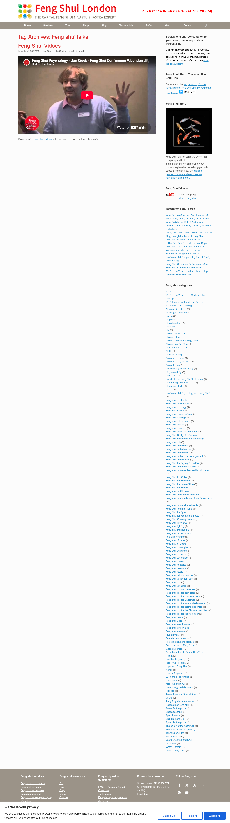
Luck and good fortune (177, 676)
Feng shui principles (176, 550)
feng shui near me (175, 536)
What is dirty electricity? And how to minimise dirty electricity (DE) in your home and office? (188, 225)
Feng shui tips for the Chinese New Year (187, 610)
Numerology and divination (179, 687)
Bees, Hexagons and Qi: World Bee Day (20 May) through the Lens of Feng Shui (189, 234)
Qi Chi (169, 697)
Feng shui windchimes (177, 627)
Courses (63, 797)
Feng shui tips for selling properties (184, 606)
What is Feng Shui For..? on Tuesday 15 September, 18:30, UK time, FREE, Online (188, 216)
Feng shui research (176, 568)
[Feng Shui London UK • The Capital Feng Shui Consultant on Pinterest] (179, 792)
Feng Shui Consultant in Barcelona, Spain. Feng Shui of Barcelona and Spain (188, 265)
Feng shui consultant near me (181, 431)
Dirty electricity (173, 372)
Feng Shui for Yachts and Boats (182, 515)
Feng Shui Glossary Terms (180, 519)
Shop (86, 25)
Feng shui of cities (175, 540)
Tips (67, 25)
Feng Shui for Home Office (180, 484)
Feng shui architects (176, 400)
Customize (169, 815)
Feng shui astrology (176, 407)
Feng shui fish (173, 442)
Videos (63, 794)
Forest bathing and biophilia (180, 641)
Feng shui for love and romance (182, 494)
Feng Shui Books (175, 410)
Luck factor (172, 680)
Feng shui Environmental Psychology (185, 438)
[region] (115, 812)
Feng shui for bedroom (177, 452)
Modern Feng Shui (175, 683)
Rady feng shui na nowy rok (180, 701)
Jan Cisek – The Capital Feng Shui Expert (63, 50)
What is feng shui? (175, 750)
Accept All (214, 815)
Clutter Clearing (174, 354)
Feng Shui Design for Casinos (181, 435)
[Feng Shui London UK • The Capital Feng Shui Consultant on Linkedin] (202, 785)
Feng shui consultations (33, 783)
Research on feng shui (177, 704)
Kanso (169, 669)
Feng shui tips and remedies (180, 589)
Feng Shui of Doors (176, 543)
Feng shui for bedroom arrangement (184, 456)
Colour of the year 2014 (178, 361)
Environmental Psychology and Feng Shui (188, 393)
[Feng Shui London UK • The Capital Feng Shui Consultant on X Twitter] (186, 785)
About (167, 25)
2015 (168, 291)
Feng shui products (176, 554)
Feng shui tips (173, 582)
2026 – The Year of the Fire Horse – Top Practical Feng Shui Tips (187, 272)
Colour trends (173, 365)
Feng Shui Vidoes (39, 45)
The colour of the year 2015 (180, 725)
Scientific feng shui (176, 708)
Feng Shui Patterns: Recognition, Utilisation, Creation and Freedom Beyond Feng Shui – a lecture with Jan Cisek (187, 243)
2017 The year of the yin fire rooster (184, 302)
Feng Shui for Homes (177, 487)
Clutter (169, 351)
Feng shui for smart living (179, 508)
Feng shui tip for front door (179, 578)
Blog (104, 25)
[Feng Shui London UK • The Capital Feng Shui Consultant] (67, 11)
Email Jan (142, 794)
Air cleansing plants (176, 309)
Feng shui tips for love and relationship (186, 603)
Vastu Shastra (173, 736)
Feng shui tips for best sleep (181, 592)
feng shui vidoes (42, 139)
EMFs (169, 389)
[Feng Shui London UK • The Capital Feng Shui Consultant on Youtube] (186, 792)
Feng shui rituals (174, 571)
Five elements (173, 634)
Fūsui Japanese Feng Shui (180, 645)
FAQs (149, 25)
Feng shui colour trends (178, 421)
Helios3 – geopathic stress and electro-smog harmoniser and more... (185, 174)
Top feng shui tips (175, 732)
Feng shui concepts (176, 428)
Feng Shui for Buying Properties (182, 463)
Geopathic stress (175, 648)
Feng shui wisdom (175, 631)
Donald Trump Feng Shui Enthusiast (184, 379)
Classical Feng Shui (176, 347)
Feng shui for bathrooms (178, 449)
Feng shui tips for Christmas (180, 599)
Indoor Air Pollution (176, 662)
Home (27, 25)
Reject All (192, 815)
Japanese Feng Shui (176, 666)
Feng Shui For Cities (176, 477)
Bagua (169, 316)
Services (48, 25)
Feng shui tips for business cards (183, 596)
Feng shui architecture (177, 403)
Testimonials (126, 25)
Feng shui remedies (176, 564)
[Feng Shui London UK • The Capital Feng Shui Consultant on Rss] (194, 785)
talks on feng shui (187, 198)
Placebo (170, 690)
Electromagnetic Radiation (179, 382)
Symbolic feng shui (176, 722)
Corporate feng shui (31, 794)
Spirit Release (173, 715)
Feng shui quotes (175, 561)
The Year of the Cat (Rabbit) (180, 729)
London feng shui (175, 673)
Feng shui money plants (178, 533)
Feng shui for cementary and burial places (188, 470)
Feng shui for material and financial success (189, 498)
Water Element (173, 746)
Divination (171, 375)
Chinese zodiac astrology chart (182, 340)
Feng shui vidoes (175, 620)
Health (169, 655)
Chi (167, 330)
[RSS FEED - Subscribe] (187, 93)
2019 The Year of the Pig (179, 305)
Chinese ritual (173, 337)
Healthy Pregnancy (176, 659)
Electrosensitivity (175, 386)
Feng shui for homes (31, 787)
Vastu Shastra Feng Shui (179, 739)
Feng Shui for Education (178, 480)
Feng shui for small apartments (182, 505)
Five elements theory (177, 638)
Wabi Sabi (171, 743)
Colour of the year (175, 358)
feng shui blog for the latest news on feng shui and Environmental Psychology (188, 88)
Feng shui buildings (176, 417)
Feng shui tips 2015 (176, 585)
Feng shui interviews (176, 522)
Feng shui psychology (177, 557)
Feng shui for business (178, 459)
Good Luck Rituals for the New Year (184, 652)
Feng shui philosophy (177, 547)
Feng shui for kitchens (177, 491)
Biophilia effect (173, 323)
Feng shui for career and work (181, 466)
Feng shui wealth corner (178, 624)
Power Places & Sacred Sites (181, 694)
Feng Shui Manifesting (177, 529)
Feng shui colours (175, 424)
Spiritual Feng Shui (176, 718)
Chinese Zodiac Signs (177, 344)
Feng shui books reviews (179, 414)
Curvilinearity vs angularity (179, 368)
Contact (188, 25)
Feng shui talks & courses (179, 575)
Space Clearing (174, 711)
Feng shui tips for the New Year (182, 613)
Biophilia (170, 319)
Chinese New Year (175, 333)
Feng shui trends (174, 617)
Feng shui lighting (175, 526)
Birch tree (171, 326)
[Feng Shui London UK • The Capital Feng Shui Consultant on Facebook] (179, 785)
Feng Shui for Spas (176, 512)
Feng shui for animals (177, 445)
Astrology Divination (176, 312)
